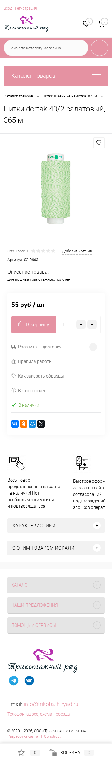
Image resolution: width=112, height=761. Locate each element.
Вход (8, 8)
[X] (41, 424)
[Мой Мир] (32, 424)
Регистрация (26, 8)
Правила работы (35, 361)
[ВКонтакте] (15, 424)
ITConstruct (51, 736)
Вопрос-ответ (32, 390)
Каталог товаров (33, 75)
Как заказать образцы (41, 376)
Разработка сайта (22, 736)
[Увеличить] (56, 188)
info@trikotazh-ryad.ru (51, 704)
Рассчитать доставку (39, 346)
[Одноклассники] (23, 424)
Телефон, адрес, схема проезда (38, 714)
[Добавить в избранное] (99, 142)
